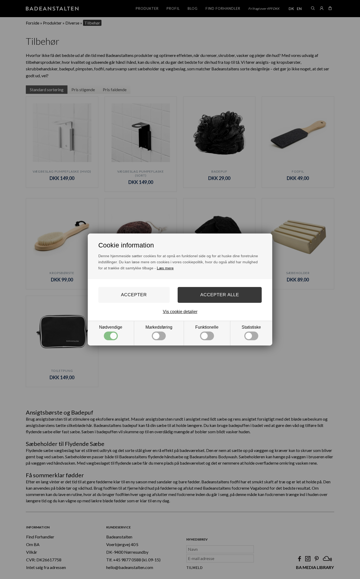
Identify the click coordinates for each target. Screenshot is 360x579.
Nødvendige (110, 327)
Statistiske (251, 327)
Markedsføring (158, 327)
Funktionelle (206, 327)
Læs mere (165, 268)
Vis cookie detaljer (180, 311)
